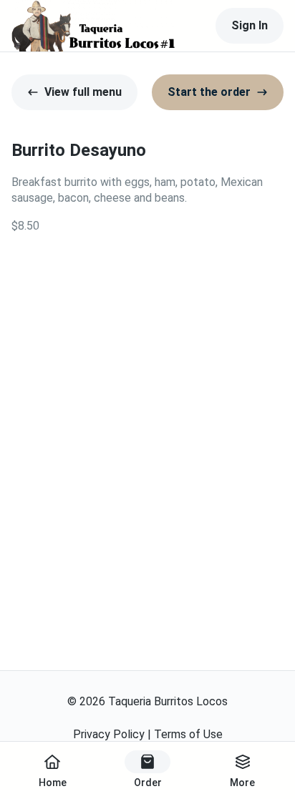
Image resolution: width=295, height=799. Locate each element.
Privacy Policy (109, 734)
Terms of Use (188, 734)
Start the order (209, 92)
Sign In (249, 25)
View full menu (83, 92)
